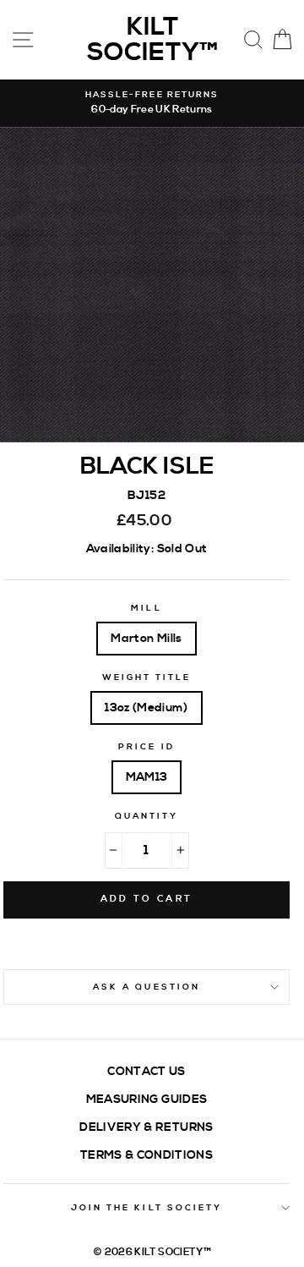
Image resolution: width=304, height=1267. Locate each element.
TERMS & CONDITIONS (146, 1155)
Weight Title (147, 677)
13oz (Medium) (146, 707)
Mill (146, 608)
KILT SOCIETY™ (152, 40)
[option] (152, 103)
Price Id (146, 747)
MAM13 (147, 777)
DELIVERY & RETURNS (146, 1127)
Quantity (146, 816)
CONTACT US (146, 1071)
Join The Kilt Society (146, 1208)
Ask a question (146, 987)
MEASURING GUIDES (146, 1099)
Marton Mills (146, 638)
